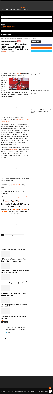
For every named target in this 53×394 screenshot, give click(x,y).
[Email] (21, 242)
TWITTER (24, 209)
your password (4, 23)
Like (50, 45)
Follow (49, 47)
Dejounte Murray (15, 184)
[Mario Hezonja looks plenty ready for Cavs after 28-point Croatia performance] (5, 277)
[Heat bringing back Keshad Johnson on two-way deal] (5, 300)
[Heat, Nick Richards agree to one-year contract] (5, 311)
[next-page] (2, 320)
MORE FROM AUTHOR (19, 249)
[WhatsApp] (12, 242)
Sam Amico (4, 51)
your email (3, 33)
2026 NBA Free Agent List (37, 73)
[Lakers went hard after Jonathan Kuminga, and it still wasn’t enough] (5, 266)
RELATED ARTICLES (7, 249)
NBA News (7, 38)
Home (2, 38)
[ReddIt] (17, 242)
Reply (7, 334)
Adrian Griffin (13, 149)
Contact (7, 9)
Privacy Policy (46, 389)
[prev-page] (1, 320)
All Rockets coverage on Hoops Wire (18, 197)
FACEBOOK (4, 211)
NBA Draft (19, 9)
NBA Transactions (8, 41)
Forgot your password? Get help (8, 26)
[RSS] (2, 387)
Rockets (18, 41)
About (3, 9)
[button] (50, 3)
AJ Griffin (18, 73)
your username (4, 18)
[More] (26, 242)
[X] (8, 242)
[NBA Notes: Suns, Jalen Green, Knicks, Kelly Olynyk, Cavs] (5, 288)
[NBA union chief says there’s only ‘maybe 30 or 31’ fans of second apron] (5, 254)
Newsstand (14, 41)
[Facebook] (3, 242)
